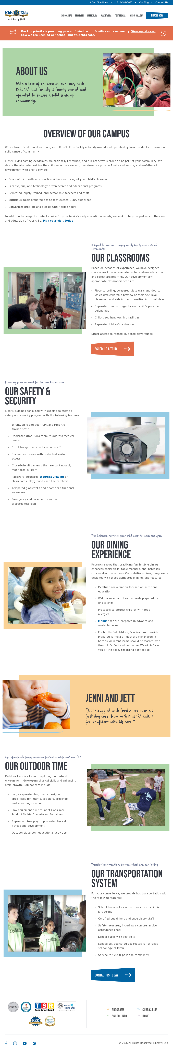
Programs (79, 15)
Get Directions (99, 2)
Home (145, 1016)
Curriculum (92, 15)
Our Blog (144, 2)
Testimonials (121, 15)
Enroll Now (157, 15)
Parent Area (106, 15)
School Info (66, 15)
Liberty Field (16, 13)
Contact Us (161, 2)
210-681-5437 (124, 2)
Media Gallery (136, 15)
